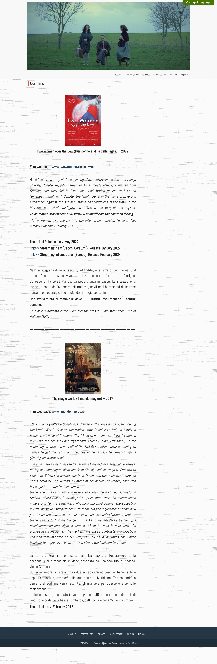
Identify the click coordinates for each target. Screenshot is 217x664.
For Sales (146, 74)
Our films (173, 74)
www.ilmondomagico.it (68, 411)
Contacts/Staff (132, 74)
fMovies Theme (110, 643)
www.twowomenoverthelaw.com (74, 166)
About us (118, 74)
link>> (34, 248)
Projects (184, 74)
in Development (159, 74)
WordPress (133, 643)
